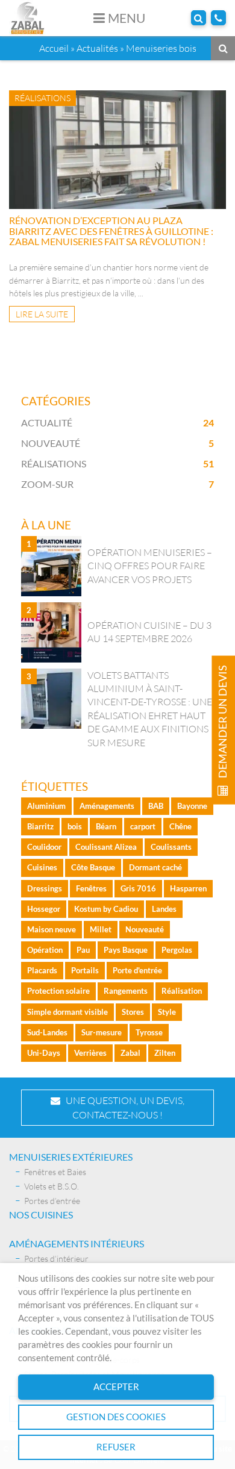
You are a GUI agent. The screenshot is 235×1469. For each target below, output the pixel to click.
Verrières (90, 1053)
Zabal (130, 1053)
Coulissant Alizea (106, 847)
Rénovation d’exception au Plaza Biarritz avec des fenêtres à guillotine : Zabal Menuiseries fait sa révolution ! (111, 230)
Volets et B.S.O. (51, 1186)
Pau (83, 950)
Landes (164, 909)
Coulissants (171, 847)
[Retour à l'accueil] (27, 16)
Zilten (164, 1053)
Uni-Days (43, 1053)
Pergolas (176, 950)
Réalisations (53, 463)
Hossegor (43, 909)
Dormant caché (155, 867)
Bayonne (192, 806)
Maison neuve (51, 929)
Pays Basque (126, 950)
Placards (42, 970)
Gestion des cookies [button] (116, 1417)
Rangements (126, 991)
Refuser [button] (116, 1447)
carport (142, 826)
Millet (100, 929)
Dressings (44, 888)
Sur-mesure (101, 1032)
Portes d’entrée (52, 1201)
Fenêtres (91, 888)
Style (167, 1012)
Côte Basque (93, 867)
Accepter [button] (116, 1387)
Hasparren (188, 888)
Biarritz (40, 826)
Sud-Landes (47, 1032)
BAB (155, 806)
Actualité (46, 422)
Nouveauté (50, 443)
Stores (133, 1012)
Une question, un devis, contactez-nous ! (122, 1107)
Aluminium (46, 806)
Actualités (97, 48)
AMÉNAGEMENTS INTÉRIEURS (76, 1243)
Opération (45, 950)
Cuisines (42, 867)
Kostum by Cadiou (106, 909)
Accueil (54, 48)
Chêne (180, 826)
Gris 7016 (138, 888)
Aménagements (107, 806)
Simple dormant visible (67, 1012)
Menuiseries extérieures (71, 1156)
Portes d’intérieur (56, 1258)
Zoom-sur (47, 484)
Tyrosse (149, 1032)
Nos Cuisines (41, 1214)
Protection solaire (58, 991)
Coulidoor (44, 847)
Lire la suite (42, 314)
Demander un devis (222, 722)
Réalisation (181, 991)
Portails (85, 970)
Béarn (106, 826)
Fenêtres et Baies (55, 1172)
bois (74, 826)
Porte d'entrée (137, 970)
